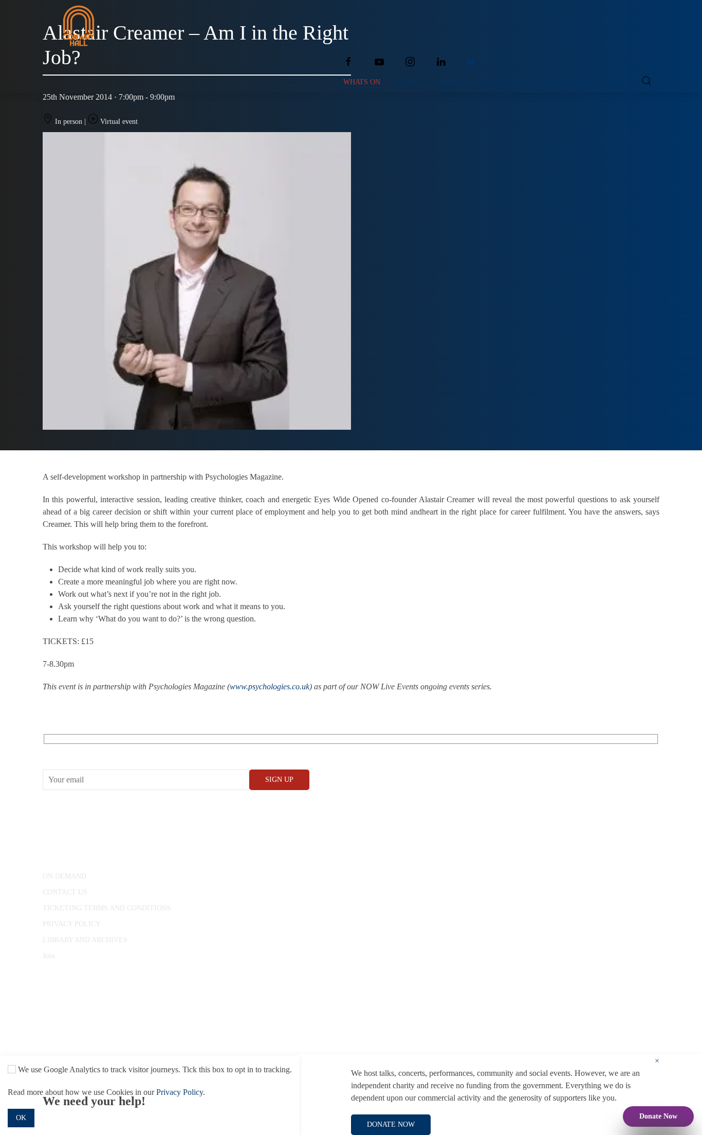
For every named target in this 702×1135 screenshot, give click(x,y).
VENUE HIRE (504, 82)
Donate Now (658, 1116)
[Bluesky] (471, 61)
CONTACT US (65, 892)
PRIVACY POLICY (72, 924)
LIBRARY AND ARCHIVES (85, 940)
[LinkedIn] (441, 61)
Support (451, 82)
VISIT (616, 82)
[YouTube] (379, 61)
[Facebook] (348, 61)
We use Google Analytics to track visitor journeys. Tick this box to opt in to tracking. (154, 1069)
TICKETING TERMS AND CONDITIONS (107, 908)
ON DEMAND (64, 876)
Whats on (361, 82)
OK (21, 1118)
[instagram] (410, 61)
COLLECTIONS (567, 82)
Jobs (49, 956)
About (408, 82)
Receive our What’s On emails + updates (122, 751)
